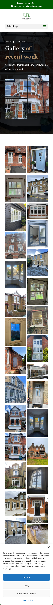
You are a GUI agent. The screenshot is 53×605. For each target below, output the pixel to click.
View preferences (26, 593)
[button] (48, 547)
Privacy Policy (27, 600)
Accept (26, 577)
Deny (26, 585)
